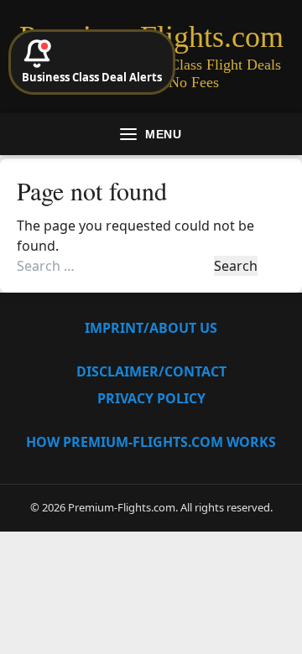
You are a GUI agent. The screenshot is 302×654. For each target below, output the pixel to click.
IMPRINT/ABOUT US (151, 328)
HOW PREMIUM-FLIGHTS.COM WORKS (151, 442)
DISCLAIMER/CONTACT (151, 371)
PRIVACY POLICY (151, 398)
